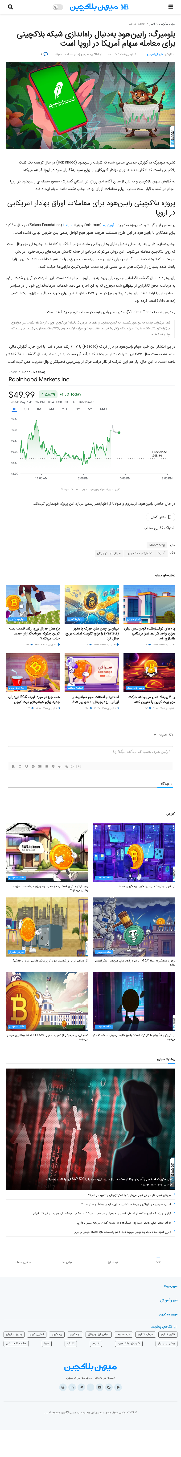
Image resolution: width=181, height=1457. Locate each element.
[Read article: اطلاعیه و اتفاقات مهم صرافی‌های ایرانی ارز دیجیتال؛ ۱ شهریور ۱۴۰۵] (92, 672)
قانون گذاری (168, 1334)
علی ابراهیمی (155, 54)
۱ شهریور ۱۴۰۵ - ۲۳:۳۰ (105, 708)
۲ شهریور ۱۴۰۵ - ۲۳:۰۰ (46, 645)
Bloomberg (157, 545)
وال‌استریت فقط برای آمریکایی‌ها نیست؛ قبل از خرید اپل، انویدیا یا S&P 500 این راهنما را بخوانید (108, 1179)
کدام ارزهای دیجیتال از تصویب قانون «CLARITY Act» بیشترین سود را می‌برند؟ (47, 1037)
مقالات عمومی (104, 878)
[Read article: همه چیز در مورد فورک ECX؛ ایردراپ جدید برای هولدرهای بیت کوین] (33, 672)
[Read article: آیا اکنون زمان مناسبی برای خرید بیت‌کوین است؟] (134, 852)
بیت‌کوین (56, 1334)
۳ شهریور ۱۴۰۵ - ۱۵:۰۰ (164, 645)
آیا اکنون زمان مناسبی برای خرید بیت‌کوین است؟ (147, 886)
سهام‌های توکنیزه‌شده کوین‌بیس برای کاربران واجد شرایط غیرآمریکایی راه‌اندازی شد (151, 633)
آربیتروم (108, 225)
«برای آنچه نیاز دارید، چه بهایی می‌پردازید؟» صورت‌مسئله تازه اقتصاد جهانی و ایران (122, 1232)
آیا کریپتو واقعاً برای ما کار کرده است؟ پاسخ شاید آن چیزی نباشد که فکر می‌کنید (134, 1037)
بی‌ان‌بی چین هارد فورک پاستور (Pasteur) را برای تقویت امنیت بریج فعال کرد (92, 633)
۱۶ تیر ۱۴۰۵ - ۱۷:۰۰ (160, 1185)
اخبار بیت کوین (17, 619)
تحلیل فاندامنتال (135, 688)
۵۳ (146, 708)
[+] (79, 766)
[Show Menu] (171, 7)
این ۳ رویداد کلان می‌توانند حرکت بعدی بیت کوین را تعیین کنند (153, 699)
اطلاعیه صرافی (137, 24)
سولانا (67, 225)
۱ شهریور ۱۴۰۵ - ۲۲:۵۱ (46, 708)
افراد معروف (123, 1334)
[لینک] (66, 766)
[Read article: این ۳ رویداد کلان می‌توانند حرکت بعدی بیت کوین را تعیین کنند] (150, 672)
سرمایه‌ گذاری (145, 1334)
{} (72, 766)
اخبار (152, 24)
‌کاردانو (70, 1343)
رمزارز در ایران (14, 1334)
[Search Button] (10, 7)
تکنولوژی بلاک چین (139, 553)
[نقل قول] (53, 766)
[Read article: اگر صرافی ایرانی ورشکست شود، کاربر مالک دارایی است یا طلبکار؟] (47, 927)
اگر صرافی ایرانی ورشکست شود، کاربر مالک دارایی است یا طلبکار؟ (50, 960)
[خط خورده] (33, 766)
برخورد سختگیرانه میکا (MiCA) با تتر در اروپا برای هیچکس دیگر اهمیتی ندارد (134, 962)
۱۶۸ (87, 708)
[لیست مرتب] (40, 766)
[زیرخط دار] (26, 766)
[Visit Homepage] (99, 7)
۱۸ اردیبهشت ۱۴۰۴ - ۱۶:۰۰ (120, 54)
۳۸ (28, 645)
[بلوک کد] (59, 766)
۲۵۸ (143, 1185)
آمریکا (161, 553)
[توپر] (13, 766)
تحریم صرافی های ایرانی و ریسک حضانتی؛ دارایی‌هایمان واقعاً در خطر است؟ (126, 1204)
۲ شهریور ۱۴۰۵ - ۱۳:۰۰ (164, 708)
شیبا (46, 1343)
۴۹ (29, 708)
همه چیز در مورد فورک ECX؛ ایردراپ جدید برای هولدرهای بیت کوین (34, 699)
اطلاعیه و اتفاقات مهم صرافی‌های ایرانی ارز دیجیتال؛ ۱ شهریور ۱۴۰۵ (95, 699)
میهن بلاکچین (167, 24)
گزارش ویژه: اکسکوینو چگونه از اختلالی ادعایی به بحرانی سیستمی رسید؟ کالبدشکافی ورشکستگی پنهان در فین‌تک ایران (102, 1213)
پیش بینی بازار (166, 1343)
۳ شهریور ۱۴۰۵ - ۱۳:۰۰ (105, 645)
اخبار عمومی (133, 619)
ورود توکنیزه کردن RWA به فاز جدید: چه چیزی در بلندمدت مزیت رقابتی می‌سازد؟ (50, 888)
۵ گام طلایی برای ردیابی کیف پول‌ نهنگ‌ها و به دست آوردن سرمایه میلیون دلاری (124, 1222)
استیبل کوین (36, 1334)
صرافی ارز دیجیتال (109, 553)
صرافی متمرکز (16, 952)
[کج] (20, 766)
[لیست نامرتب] (46, 766)
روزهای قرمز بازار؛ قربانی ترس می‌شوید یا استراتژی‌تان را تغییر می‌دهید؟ (129, 1195)
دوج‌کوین (75, 1334)
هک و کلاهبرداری (16, 1343)
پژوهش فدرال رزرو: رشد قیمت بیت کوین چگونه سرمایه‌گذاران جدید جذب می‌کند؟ (34, 633)
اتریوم (95, 1343)
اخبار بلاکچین (75, 619)
